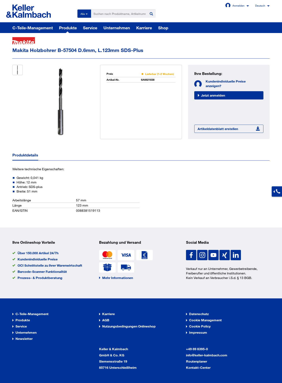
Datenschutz (199, 314)
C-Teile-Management (32, 27)
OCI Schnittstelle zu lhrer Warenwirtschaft (50, 265)
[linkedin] (236, 255)
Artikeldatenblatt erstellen (218, 129)
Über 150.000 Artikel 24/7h (38, 253)
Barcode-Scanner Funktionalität (42, 271)
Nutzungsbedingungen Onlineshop (129, 326)
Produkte (68, 27)
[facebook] (191, 255)
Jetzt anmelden (213, 95)
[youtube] (213, 255)
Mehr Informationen (117, 278)
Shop (163, 27)
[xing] (225, 255)
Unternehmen (116, 27)
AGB (105, 320)
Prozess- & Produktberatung (40, 278)
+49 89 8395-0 (197, 349)
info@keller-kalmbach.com (206, 355)
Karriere (144, 27)
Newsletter (24, 338)
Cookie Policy (200, 326)
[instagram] (202, 255)
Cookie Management (205, 320)
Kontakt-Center (198, 367)
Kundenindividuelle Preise (38, 259)
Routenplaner (196, 361)
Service (90, 27)
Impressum (198, 332)
